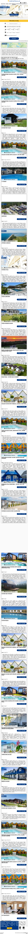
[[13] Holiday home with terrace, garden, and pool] (14, 396)
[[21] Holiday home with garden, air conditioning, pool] (14, 639)
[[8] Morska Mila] (14, 262)
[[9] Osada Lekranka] (14, 289)
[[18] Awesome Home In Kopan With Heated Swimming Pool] (14, 559)
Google (17, 921)
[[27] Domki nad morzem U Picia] (14, 800)
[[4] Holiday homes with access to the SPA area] (14, 147)
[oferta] (4, 72)
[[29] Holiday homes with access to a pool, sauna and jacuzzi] (14, 854)
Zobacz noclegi (21, 77)
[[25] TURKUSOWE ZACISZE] (14, 746)
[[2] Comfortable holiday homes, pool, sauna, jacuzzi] (14, 93)
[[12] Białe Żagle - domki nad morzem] (14, 369)
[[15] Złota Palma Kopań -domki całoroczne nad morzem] (14, 449)
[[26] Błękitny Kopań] (14, 773)
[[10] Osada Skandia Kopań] (14, 315)
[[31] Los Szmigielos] (14, 907)
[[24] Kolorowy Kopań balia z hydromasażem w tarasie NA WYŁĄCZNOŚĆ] (14, 720)
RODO (6, 926)
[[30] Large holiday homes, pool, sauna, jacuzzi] (14, 881)
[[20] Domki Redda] (14, 612)
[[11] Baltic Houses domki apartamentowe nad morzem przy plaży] (14, 342)
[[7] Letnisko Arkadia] (14, 235)
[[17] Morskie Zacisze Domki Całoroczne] (14, 503)
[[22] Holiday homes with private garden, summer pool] (14, 666)
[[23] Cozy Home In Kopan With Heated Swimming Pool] (14, 693)
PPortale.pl (1, 933)
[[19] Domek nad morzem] (14, 586)
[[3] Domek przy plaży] (14, 120)
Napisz (27, 933)
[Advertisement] (14, 538)
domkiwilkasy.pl (14, 1)
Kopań (3, 62)
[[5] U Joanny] (14, 173)
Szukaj (14, 38)
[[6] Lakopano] (14, 208)
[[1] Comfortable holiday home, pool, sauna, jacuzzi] (14, 66)
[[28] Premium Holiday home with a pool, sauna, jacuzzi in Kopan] (14, 827)
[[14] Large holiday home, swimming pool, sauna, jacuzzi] (14, 423)
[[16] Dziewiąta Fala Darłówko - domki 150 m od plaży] (14, 476)
